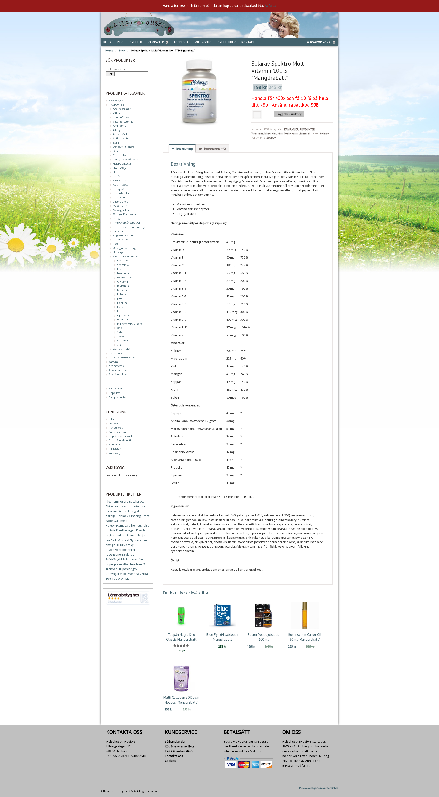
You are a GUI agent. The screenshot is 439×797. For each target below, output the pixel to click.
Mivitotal (123, 540)
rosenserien (114, 554)
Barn (116, 142)
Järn (280, 133)
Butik (107, 42)
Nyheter (136, 42)
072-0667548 (136, 756)
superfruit (138, 559)
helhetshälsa (140, 525)
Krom (120, 311)
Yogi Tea (111, 578)
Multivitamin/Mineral (297, 133)
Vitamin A (123, 265)
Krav (139, 530)
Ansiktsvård (120, 134)
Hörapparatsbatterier (122, 357)
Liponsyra (123, 315)
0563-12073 (119, 756)
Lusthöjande (120, 201)
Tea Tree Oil (138, 564)
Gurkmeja (120, 521)
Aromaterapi (117, 366)
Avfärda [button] (270, 5)
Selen (120, 332)
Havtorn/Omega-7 (118, 525)
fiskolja (111, 516)
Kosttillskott (120, 184)
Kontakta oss (117, 444)
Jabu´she (118, 176)
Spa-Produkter (118, 374)
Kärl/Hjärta (119, 180)
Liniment (131, 535)
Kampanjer (156, 42)
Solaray (324, 133)
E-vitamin (122, 290)
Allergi (117, 130)
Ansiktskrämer (122, 108)
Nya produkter (118, 397)
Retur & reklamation (121, 440)
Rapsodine (119, 231)
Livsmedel (119, 197)
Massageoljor (121, 210)
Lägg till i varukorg (289, 114)
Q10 (119, 328)
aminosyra (120, 501)
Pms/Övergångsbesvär (126, 222)
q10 (133, 545)
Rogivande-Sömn (123, 235)
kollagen (129, 530)
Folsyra (121, 294)
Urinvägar (119, 252)
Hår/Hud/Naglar (122, 163)
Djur (115, 151)
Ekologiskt (134, 511)
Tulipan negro (127, 569)
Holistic (110, 530)
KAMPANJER (291, 129)
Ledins (120, 535)
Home (109, 50)
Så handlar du (117, 432)
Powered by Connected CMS (318, 788)
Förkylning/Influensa (125, 159)
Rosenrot (128, 550)
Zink (119, 345)
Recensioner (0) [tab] (214, 149)
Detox (122, 511)
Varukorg (114, 453)
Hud (115, 172)
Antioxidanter (121, 138)
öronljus (123, 578)
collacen (111, 511)
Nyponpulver (139, 540)
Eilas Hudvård (121, 155)
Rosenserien (120, 239)
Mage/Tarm (120, 205)
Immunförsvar (122, 117)
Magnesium (124, 319)
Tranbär (111, 569)
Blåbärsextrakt (116, 506)
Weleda (133, 574)
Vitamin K (123, 340)
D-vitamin (123, 286)
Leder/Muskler (122, 193)
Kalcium (122, 302)
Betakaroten (125, 277)
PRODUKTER (307, 129)
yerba (144, 574)
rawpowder (114, 550)
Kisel (119, 530)
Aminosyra (119, 125)
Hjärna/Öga (120, 168)
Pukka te (124, 545)
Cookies (170, 761)
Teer (116, 243)
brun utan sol (136, 506)
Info (120, 42)
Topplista (181, 42)
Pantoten (122, 260)
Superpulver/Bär (117, 564)
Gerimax (122, 516)
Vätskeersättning (123, 121)
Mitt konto (203, 42)
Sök (110, 74)
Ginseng (135, 516)
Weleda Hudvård (123, 349)
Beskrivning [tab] (184, 149)
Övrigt (116, 218)
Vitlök (116, 113)
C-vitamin (123, 281)
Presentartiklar (118, 370)
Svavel (121, 336)
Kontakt (247, 42)
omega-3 (112, 545)
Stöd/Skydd (114, 559)
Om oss (113, 423)
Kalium (121, 307)
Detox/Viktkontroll (124, 146)
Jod (119, 269)
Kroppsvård (120, 189)
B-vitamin (123, 273)
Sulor (126, 559)
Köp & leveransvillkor (122, 436)
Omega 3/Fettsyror (124, 214)
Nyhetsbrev (227, 42)
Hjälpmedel (116, 353)
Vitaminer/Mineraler (263, 133)
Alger (109, 501)
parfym (113, 361)
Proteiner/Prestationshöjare (130, 227)
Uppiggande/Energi (124, 248)
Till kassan (115, 448)
